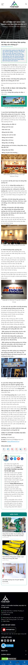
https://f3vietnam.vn (13, 441)
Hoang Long (15, 456)
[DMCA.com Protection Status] (9, 658)
